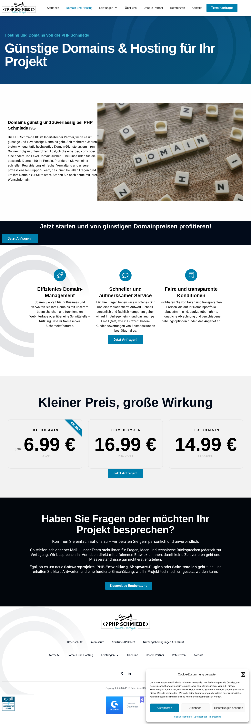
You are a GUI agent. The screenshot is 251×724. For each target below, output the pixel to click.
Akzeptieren (164, 707)
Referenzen (177, 7)
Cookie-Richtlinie (183, 716)
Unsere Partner (153, 7)
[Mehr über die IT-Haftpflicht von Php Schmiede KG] (8, 709)
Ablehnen (195, 707)
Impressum (215, 716)
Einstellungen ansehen (228, 707)
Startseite (53, 7)
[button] (243, 674)
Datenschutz (200, 716)
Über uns (131, 7)
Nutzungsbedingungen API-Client (163, 642)
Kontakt (197, 7)
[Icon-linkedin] (129, 673)
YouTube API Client (123, 642)
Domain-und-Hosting (79, 7)
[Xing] (122, 673)
